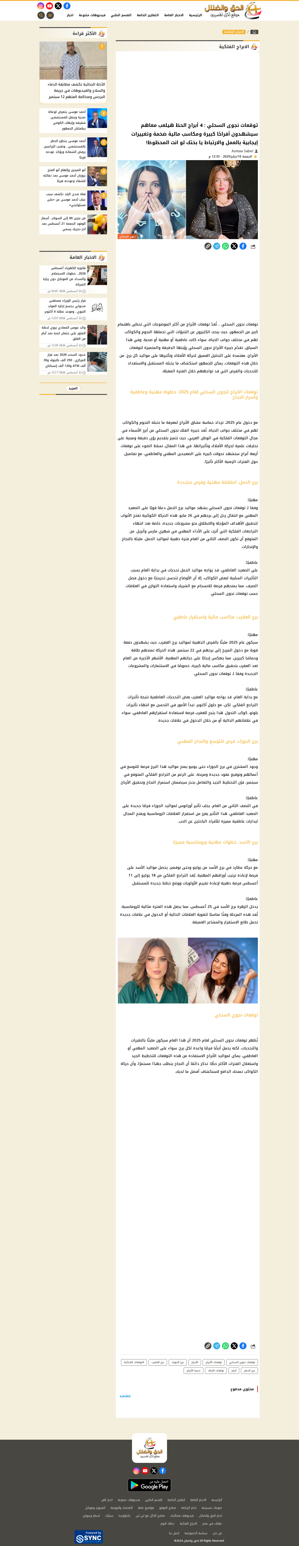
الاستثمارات (159, 665)
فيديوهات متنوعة (92, 15)
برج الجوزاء (216, 766)
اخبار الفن (66, 15)
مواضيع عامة (146, 1508)
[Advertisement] (188, 86)
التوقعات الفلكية (234, 437)
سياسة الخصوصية (196, 1533)
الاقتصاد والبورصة (122, 1508)
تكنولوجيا (124, 1516)
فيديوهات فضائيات (182, 1516)
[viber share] (216, 246)
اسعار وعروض (91, 1516)
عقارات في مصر (212, 1524)
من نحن (217, 1533)
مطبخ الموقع (167, 1508)
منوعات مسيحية (212, 1508)
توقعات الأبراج (198, 324)
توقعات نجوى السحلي (242, 1362)
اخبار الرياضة (188, 1508)
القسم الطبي (121, 15)
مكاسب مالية (213, 665)
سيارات (109, 1516)
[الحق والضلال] (254, 32)
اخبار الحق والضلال (210, 1516)
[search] (41, 15)
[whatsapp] (207, 246)
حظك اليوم (167, 1524)
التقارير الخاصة (148, 15)
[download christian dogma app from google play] (149, 1485)
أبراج (233, 1370)
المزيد (73, 388)
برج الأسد (216, 867)
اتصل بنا (174, 1533)
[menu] (50, 15)
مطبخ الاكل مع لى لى (150, 1516)
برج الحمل (175, 507)
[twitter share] (234, 246)
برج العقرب (168, 642)
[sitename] (149, 1447)
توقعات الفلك (216, 1370)
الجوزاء (157, 805)
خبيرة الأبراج (193, 1370)
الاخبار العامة (174, 15)
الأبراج (218, 347)
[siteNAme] (233, 11)
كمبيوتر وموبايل (95, 1508)
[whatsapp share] (225, 246)
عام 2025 (234, 422)
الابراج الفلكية (234, 32)
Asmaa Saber (243, 151)
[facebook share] (242, 246)
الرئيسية (195, 15)
